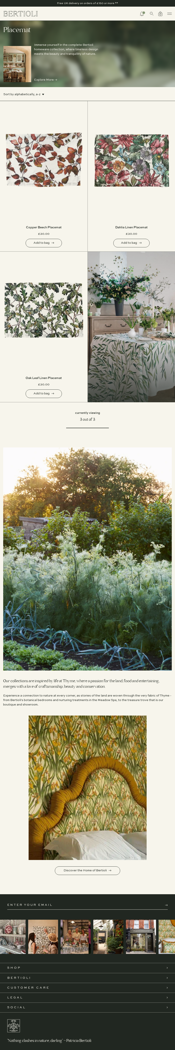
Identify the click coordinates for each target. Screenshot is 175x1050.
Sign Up (166, 905)
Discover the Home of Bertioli (85, 870)
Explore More (44, 79)
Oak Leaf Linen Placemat (44, 378)
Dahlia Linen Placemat (131, 227)
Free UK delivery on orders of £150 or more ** (87, 3)
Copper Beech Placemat (44, 227)
